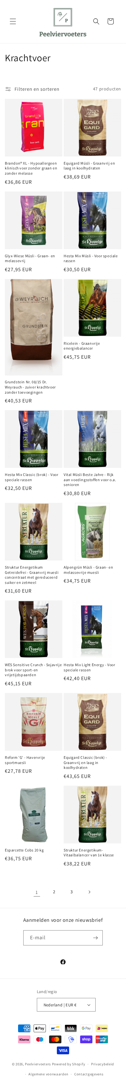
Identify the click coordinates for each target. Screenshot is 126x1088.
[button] (13, 21)
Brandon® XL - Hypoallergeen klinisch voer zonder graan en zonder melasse (31, 168)
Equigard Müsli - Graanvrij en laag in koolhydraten (89, 166)
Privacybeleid (102, 1064)
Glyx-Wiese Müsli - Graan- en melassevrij (30, 258)
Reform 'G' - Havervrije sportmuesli (25, 760)
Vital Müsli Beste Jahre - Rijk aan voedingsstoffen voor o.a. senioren (90, 479)
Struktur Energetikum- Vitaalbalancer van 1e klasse (89, 853)
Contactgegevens (89, 1074)
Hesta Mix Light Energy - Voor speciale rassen (89, 667)
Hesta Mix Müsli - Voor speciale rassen (91, 258)
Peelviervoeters (38, 1064)
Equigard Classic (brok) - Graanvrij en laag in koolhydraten (85, 762)
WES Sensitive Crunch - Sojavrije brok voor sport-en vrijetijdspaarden (33, 669)
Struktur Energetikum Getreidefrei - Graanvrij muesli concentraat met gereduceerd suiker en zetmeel (32, 575)
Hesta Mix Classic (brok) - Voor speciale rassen (31, 477)
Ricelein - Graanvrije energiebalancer (82, 346)
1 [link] (37, 892)
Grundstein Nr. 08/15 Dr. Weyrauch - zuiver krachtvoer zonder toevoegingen (30, 386)
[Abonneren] (95, 937)
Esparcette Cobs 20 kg (24, 850)
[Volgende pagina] (89, 892)
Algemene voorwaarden (48, 1074)
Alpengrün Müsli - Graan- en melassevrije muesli (88, 570)
